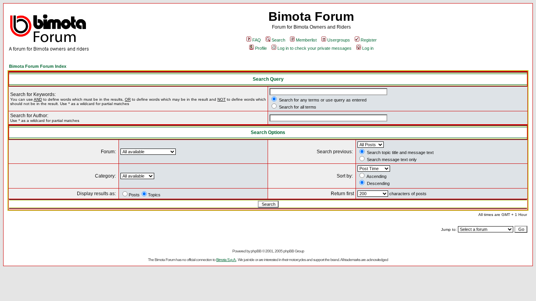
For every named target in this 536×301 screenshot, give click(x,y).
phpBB (256, 251)
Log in (368, 48)
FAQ (256, 40)
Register (369, 40)
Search (278, 40)
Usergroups (338, 40)
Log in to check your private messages (314, 48)
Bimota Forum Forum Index (37, 66)
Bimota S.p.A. (226, 259)
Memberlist (306, 40)
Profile (261, 48)
